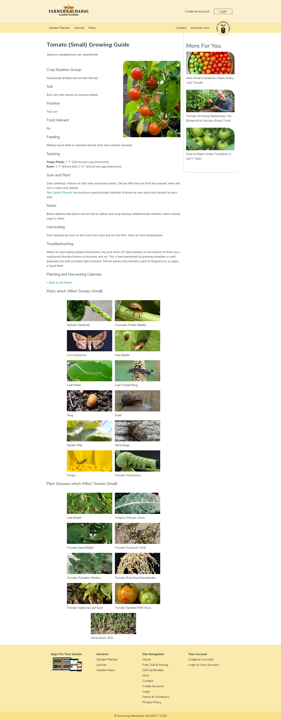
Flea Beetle (122, 355)
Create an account (197, 11)
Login (223, 11)
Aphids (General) (78, 325)
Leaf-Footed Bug (126, 385)
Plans (92, 28)
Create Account (152, 686)
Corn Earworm (77, 355)
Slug (70, 415)
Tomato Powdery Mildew (84, 578)
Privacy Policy (151, 702)
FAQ (145, 675)
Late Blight (74, 518)
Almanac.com (200, 28)
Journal (79, 28)
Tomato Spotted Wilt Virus (133, 608)
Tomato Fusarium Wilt (130, 548)
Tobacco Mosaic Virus (130, 518)
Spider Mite (74, 445)
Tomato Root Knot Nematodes (135, 578)
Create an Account (200, 659)
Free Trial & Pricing (155, 665)
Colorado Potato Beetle (130, 325)
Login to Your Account (203, 665)
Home (146, 659)
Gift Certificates (153, 670)
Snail (118, 415)
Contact (181, 28)
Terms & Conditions (155, 697)
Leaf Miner (74, 385)
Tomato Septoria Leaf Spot (85, 608)
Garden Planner (59, 28)
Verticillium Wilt (102, 638)
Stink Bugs (122, 445)
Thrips (71, 475)
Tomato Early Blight (80, 548)
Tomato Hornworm (128, 475)
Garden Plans (106, 670)
